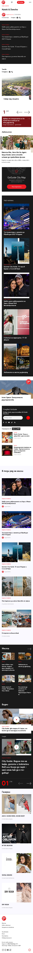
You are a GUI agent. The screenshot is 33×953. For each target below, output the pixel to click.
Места (4, 923)
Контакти (5, 936)
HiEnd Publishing (11, 944)
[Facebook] (17, 18)
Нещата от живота (8, 927)
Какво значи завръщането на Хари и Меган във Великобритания (14, 27)
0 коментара (5, 17)
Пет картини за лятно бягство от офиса (14, 57)
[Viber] (20, 18)
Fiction (9, 945)
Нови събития (5, 5)
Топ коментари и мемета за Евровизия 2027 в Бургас (15, 37)
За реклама (5, 932)
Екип (3, 934)
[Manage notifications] (29, 950)
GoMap (21, 2)
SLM (19, 945)
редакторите (10, 14)
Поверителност (7, 938)
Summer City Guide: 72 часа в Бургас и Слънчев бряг (14, 47)
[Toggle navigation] (29, 2)
